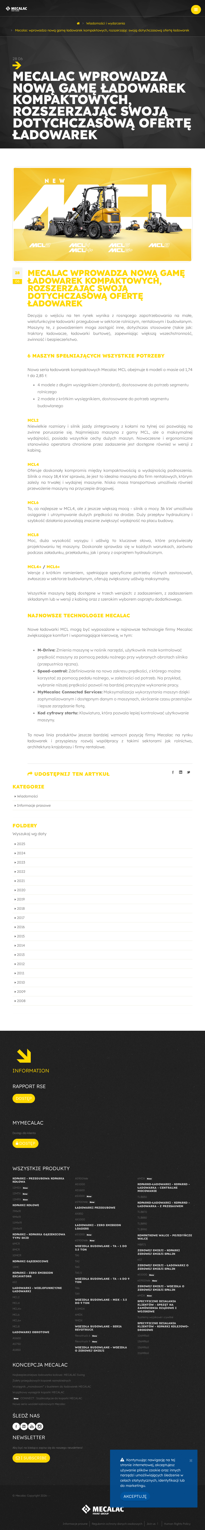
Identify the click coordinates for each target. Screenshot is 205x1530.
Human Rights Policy (177, 1524)
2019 (21, 899)
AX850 (79, 1213)
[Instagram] (39, 1426)
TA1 (77, 1255)
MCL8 (33, 534)
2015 (21, 936)
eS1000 (83, 1196)
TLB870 (142, 1212)
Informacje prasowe (34, 805)
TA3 (77, 1267)
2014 (21, 945)
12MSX (20, 1187)
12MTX (20, 1193)
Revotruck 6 (86, 1335)
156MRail (143, 1347)
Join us (151, 1524)
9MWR (16, 1217)
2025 (21, 844)
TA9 (77, 1293)
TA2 (77, 1261)
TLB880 (142, 1217)
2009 (21, 991)
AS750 (16, 1344)
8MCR (16, 1249)
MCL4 (33, 464)
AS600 (16, 1338)
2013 (20, 954)
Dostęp (24, 1098)
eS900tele (84, 1202)
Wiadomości (27, 796)
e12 (14, 1282)
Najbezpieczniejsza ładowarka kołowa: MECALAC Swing (48, 1375)
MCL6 (33, 502)
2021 (21, 881)
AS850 (16, 1350)
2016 (21, 927)
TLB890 (142, 1223)
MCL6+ (53, 566)
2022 (21, 871)
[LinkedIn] (24, 1426)
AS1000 (80, 1184)
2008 (21, 1001)
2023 (21, 862)
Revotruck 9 (86, 1341)
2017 (20, 917)
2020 (21, 890)
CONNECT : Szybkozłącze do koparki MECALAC (48, 1398)
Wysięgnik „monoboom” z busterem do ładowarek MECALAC (51, 1386)
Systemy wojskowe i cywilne (155, 1317)
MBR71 (142, 1244)
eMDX (145, 1178)
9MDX (78, 1320)
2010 (21, 982)
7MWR (16, 1211)
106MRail (143, 1335)
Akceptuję (135, 1496)
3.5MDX (80, 1308)
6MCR (16, 1243)
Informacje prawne (75, 1524)
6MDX (78, 1314)
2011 (20, 973)
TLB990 (142, 1229)
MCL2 (33, 420)
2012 (21, 964)
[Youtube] (32, 1426)
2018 (21, 908)
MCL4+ (35, 566)
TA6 (77, 1288)
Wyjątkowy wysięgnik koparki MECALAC (38, 1392)
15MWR (17, 1228)
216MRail (143, 1353)
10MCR (16, 1255)
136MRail (143, 1341)
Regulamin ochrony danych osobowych (117, 1524)
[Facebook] (16, 1426)
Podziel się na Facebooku (173, 772)
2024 (21, 853)
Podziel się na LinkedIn (180, 772)
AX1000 (80, 1219)
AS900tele (81, 1178)
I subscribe (33, 1457)
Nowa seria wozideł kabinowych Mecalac (39, 1404)
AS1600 (80, 1190)
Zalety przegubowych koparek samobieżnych (41, 1380)
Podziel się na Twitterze (188, 772)
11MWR (17, 1222)
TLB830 (142, 1197)
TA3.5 (78, 1273)
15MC (15, 1267)
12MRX (20, 1199)
